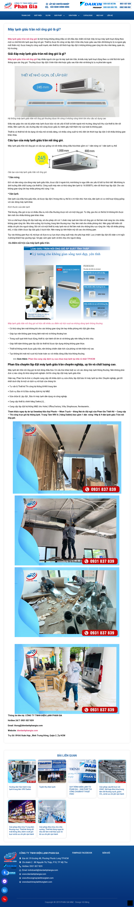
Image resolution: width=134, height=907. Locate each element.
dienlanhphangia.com (27, 730)
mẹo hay (99, 15)
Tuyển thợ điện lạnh (47, 787)
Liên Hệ (110, 15)
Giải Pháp (58, 15)
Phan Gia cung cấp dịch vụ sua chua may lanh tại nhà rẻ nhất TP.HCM (61, 359)
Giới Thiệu (38, 15)
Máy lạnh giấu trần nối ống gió (22, 39)
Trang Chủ (25, 15)
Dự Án (48, 15)
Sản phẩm (73, 15)
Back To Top (130, 903)
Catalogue (88, 15)
